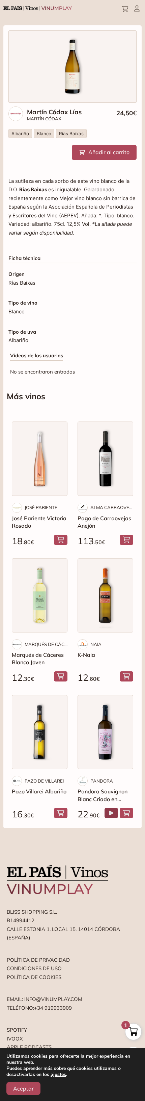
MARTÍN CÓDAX (44, 118)
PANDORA (101, 781)
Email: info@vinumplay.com (44, 999)
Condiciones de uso (34, 968)
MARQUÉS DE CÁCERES (46, 644)
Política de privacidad (38, 960)
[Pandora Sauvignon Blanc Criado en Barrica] (105, 732)
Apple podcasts (29, 1047)
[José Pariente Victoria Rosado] (39, 459)
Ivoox (15, 1038)
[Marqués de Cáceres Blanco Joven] (39, 595)
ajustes (58, 1075)
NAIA (96, 644)
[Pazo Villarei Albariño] (39, 732)
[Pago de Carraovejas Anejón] (105, 459)
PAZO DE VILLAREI (44, 781)
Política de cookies (34, 977)
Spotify (17, 1030)
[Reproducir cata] (111, 813)
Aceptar (23, 1088)
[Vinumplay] (37, 7)
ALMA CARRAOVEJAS (111, 507)
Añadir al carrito (108, 152)
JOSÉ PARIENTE (41, 507)
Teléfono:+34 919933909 (39, 1008)
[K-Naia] (105, 595)
